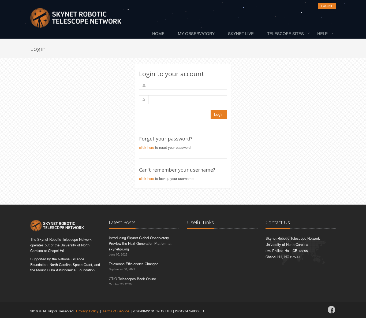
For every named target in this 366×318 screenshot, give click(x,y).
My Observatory (196, 33)
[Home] (75, 19)
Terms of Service (116, 310)
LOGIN (326, 5)
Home (158, 33)
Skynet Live (241, 33)
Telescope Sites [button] (285, 33)
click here (146, 147)
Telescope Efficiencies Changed (133, 263)
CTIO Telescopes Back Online (132, 278)
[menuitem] (160, 33)
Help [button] (322, 33)
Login (218, 114)
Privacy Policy (87, 310)
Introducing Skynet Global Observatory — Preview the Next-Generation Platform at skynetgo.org (141, 243)
